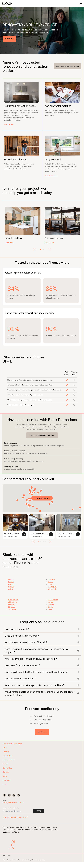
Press (5, 784)
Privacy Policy (16, 860)
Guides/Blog (7, 768)
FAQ (4, 748)
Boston (11, 582)
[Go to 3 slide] (43, 249)
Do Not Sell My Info (28, 860)
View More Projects (43, 498)
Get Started (9, 39)
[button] (13, 845)
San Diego (12, 609)
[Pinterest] (18, 795)
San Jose (51, 602)
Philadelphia (12, 602)
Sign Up (38, 811)
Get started (8, 124)
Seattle (50, 607)
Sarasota (51, 605)
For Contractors (8, 760)
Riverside (11, 607)
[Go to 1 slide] (40, 249)
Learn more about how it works (67, 66)
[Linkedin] (13, 795)
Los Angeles (52, 587)
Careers (6, 772)
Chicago (11, 587)
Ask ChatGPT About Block (12, 744)
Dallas (10, 589)
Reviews (6, 752)
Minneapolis (52, 589)
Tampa (50, 609)
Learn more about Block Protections (42, 435)
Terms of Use (6, 860)
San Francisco (53, 600)
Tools (5, 776)
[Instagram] (9, 795)
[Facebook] (4, 795)
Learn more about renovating (11, 808)
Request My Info (40, 860)
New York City (13, 600)
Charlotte (11, 584)
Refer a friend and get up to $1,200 (15, 817)
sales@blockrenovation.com (13, 802)
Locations (6, 780)
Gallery (5, 764)
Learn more (9, 242)
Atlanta (10, 579)
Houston (51, 584)
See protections (51, 175)
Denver (50, 582)
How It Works (8, 756)
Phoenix (11, 605)
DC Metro (51, 579)
